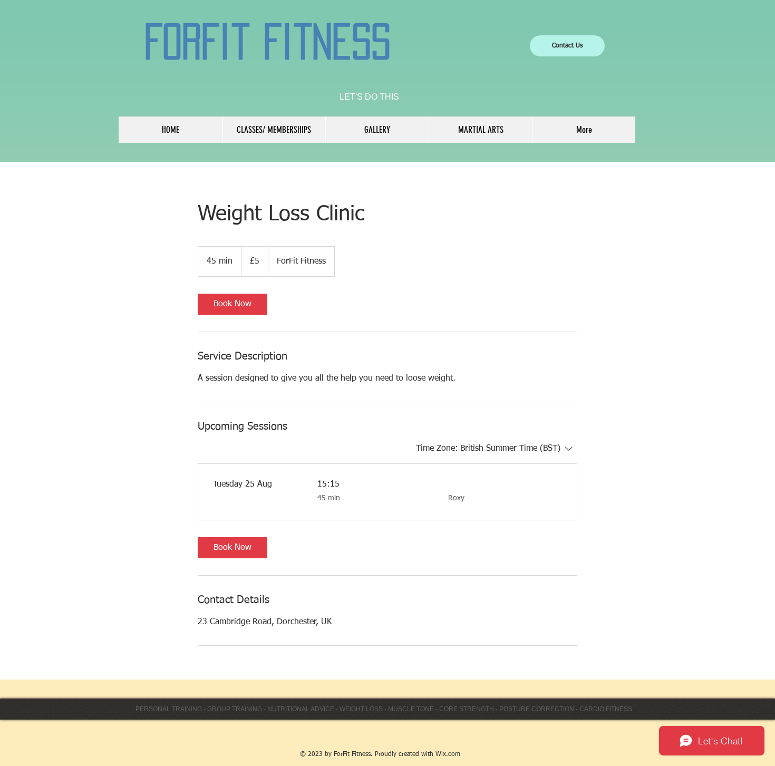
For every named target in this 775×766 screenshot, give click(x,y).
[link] (232, 304)
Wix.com (447, 754)
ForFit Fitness (267, 41)
